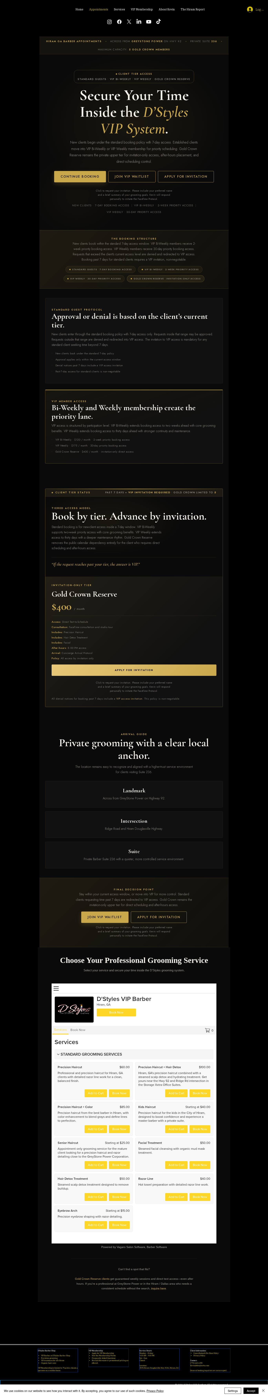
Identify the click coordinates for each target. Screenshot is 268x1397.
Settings (233, 1391)
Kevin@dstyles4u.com (199, 1365)
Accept (251, 1391)
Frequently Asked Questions (104, 1358)
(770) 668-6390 (196, 1363)
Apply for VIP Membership (103, 1353)
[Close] (263, 1391)
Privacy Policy (199, 1355)
